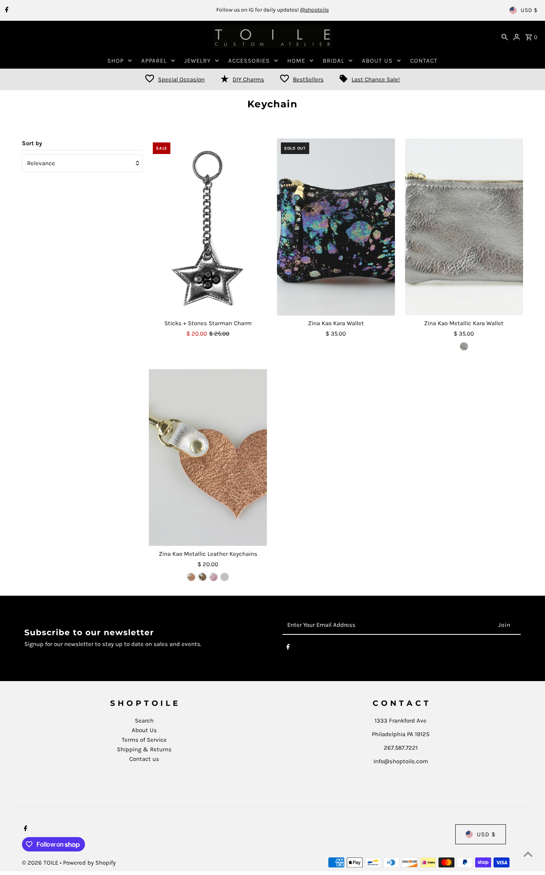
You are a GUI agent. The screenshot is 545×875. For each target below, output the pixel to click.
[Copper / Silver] (191, 577)
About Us (144, 730)
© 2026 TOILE (41, 862)
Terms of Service (144, 739)
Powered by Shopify (89, 862)
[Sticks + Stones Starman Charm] (208, 227)
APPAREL (154, 60)
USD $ (529, 10)
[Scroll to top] (528, 854)
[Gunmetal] (464, 346)
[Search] (505, 37)
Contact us (144, 758)
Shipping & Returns (144, 749)
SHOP (115, 60)
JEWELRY (197, 60)
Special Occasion (181, 79)
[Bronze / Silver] (202, 577)
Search (144, 720)
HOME (296, 60)
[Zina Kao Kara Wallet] (336, 227)
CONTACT (424, 60)
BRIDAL (333, 60)
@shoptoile (314, 9)
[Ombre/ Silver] (225, 577)
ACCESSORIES (249, 60)
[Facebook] (5, 10)
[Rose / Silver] (213, 577)
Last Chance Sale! (375, 79)
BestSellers (308, 79)
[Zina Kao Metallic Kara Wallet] (464, 227)
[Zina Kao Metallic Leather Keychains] (208, 457)
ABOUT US (377, 60)
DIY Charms (248, 79)
